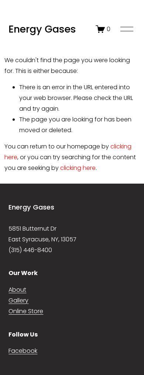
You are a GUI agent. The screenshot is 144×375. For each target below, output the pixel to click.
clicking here (78, 168)
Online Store (25, 311)
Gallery (18, 300)
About (17, 289)
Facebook (22, 350)
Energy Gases (42, 29)
